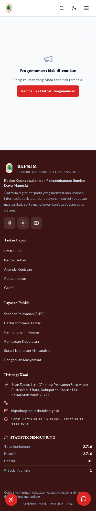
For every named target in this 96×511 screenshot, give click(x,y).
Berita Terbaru (15, 260)
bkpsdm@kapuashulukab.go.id (35, 410)
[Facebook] (9, 223)
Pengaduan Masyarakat (22, 360)
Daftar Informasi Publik (22, 323)
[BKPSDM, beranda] (8, 8)
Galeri (9, 287)
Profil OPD (12, 251)
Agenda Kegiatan (18, 269)
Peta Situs (56, 504)
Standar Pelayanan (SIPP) (24, 314)
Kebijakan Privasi (34, 504)
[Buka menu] (86, 8)
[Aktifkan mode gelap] (74, 8)
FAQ (70, 504)
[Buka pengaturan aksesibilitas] (11, 500)
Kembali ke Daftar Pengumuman (48, 91)
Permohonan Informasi (22, 332)
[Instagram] (23, 223)
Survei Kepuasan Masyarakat (27, 350)
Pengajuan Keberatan (21, 341)
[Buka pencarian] (61, 8)
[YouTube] (36, 223)
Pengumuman (15, 278)
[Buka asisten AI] (84, 499)
